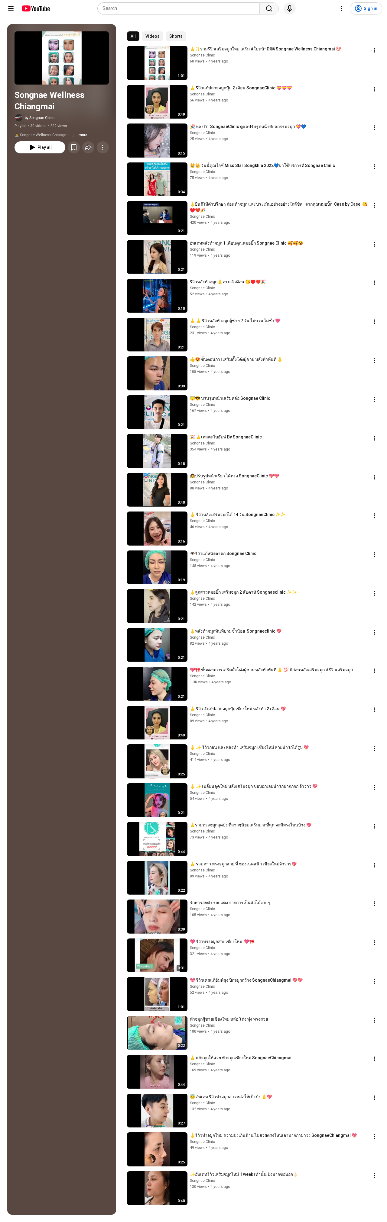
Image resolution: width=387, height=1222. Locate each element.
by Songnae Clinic (39, 118)
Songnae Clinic (202, 55)
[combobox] (180, 8)
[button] (62, 58)
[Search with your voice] (290, 8)
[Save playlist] (74, 147)
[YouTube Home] (35, 8)
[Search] (269, 8)
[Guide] (11, 8)
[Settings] (341, 8)
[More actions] (103, 147)
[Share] (88, 147)
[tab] (133, 36)
